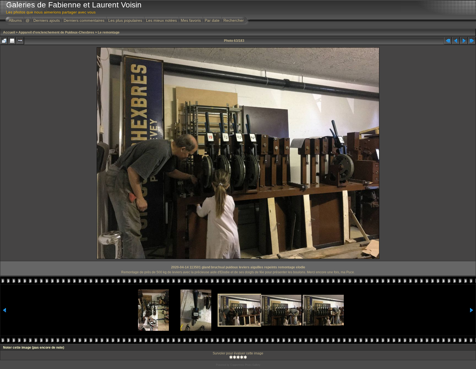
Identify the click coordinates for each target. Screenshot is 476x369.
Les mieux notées (161, 20)
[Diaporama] (20, 40)
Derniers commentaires (84, 20)
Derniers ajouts (46, 20)
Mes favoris (191, 20)
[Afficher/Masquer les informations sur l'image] (12, 40)
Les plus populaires (125, 20)
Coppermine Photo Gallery (245, 365)
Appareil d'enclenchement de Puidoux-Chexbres (56, 32)
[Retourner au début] (448, 40)
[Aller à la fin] (472, 40)
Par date (212, 20)
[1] (231, 357)
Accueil (9, 32)
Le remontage (109, 32)
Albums (15, 20)
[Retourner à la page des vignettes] (4, 40)
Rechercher (233, 20)
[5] (245, 357)
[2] (234, 357)
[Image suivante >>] (464, 40)
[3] (238, 357)
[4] (242, 357)
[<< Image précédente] (456, 40)
